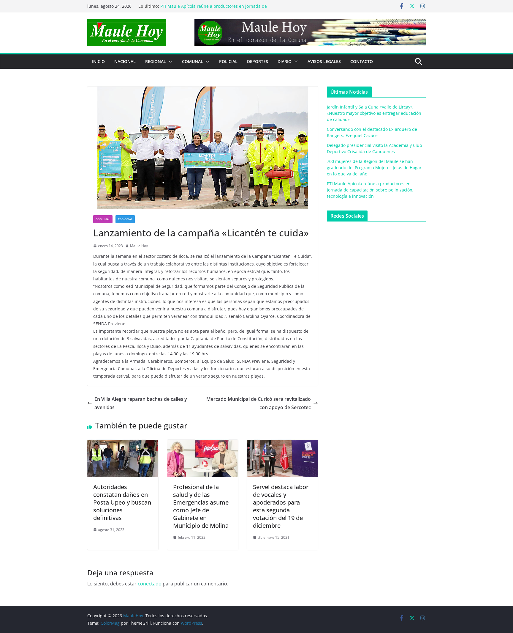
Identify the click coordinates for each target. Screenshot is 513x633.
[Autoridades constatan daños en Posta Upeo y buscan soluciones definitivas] (122, 444)
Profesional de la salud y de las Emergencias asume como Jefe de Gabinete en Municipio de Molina (201, 506)
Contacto (361, 61)
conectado (150, 583)
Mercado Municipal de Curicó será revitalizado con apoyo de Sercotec (258, 403)
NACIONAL (125, 61)
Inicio (98, 61)
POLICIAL (228, 61)
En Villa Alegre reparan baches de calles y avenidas (140, 403)
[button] (169, 61)
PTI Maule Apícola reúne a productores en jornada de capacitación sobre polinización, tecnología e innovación (370, 190)
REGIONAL (155, 61)
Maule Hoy (139, 245)
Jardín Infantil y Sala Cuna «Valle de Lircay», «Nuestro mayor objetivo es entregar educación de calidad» (374, 113)
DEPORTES (257, 61)
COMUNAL (192, 61)
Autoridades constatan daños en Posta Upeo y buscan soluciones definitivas (122, 502)
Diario (285, 61)
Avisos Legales (324, 61)
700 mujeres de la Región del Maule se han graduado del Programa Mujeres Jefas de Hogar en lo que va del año (217, 9)
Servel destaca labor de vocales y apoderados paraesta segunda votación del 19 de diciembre (280, 506)
